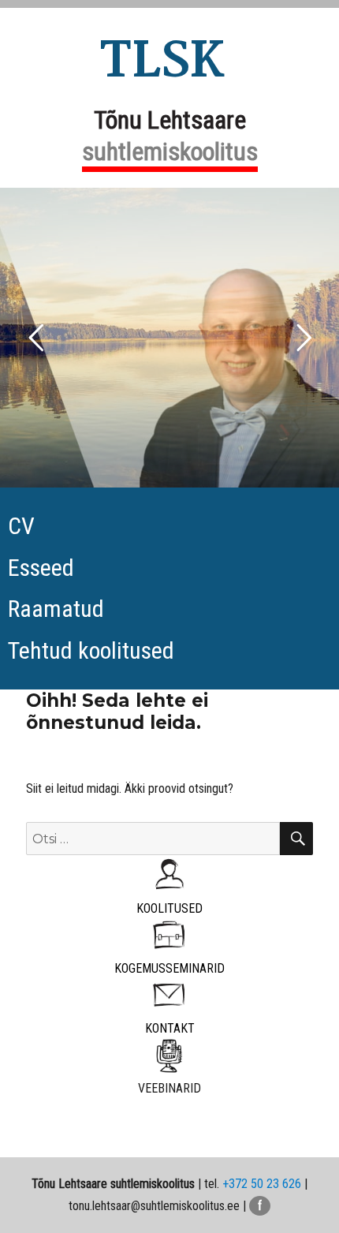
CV (21, 526)
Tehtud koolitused (91, 650)
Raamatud (56, 608)
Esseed (41, 567)
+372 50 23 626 (261, 1183)
